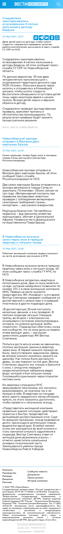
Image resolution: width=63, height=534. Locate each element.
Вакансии (7, 479)
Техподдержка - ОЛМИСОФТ (31, 531)
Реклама (7, 482)
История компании (37, 480)
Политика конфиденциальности (31, 524)
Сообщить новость (37, 471)
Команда (7, 476)
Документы (33, 474)
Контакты (7, 469)
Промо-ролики (35, 477)
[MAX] (35, 37)
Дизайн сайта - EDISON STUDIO (31, 528)
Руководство (9, 473)
